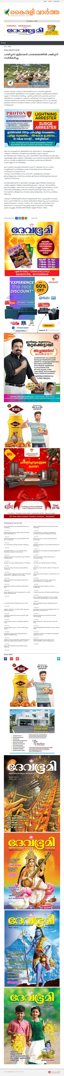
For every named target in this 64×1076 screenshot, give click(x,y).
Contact (50, 1)
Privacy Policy (56, 1)
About (45, 1)
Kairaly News (11, 1071)
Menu (4, 43)
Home (5, 46)
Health (9, 46)
